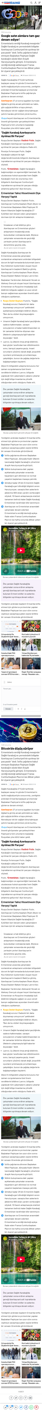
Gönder (8, 709)
